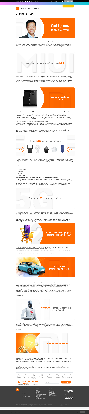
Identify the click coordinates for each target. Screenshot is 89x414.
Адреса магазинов (52, 393)
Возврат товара (38, 395)
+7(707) (68, 390)
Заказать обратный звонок (53, 395)
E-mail (47, 382)
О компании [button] (37, 1)
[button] (55, 1)
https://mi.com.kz (45, 405)
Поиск (24, 397)
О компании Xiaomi (52, 391)
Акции (30, 8)
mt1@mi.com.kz (70, 396)
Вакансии (50, 394)
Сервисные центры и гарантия (40, 394)
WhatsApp (19, 1)
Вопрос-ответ (37, 397)
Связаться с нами (51, 392)
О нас (49, 390)
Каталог (23, 8)
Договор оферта (38, 396)
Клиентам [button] (32, 1)
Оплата (36, 393)
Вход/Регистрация (26, 396)
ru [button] (51, 1)
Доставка (37, 392)
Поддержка (37, 390)
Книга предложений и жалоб (40, 398)
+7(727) (26, 1)
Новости (36, 8)
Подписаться (66, 382)
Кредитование (37, 391)
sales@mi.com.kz (69, 392)
